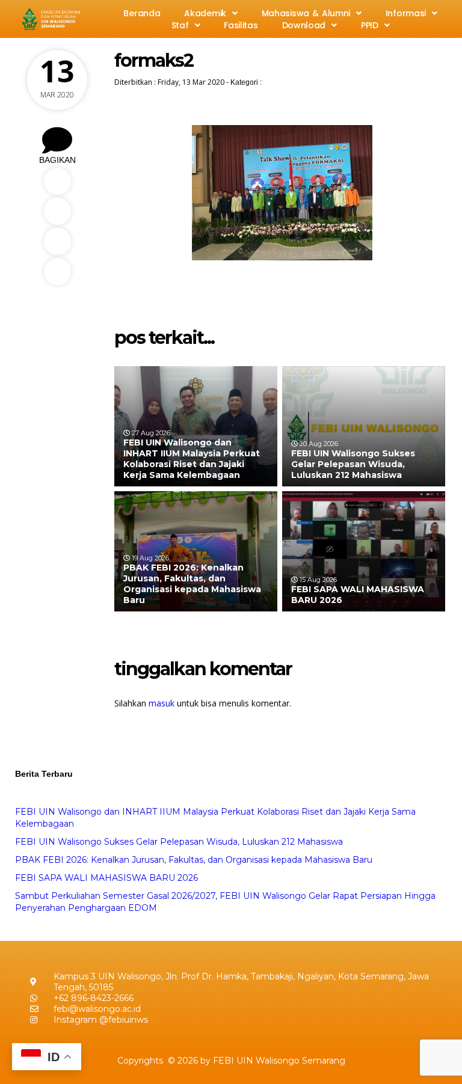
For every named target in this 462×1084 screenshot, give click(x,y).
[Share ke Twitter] (57, 211)
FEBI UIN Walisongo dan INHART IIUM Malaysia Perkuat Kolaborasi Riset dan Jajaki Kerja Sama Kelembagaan (191, 459)
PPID (369, 25)
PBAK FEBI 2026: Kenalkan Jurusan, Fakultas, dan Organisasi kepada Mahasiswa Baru (192, 584)
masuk (161, 703)
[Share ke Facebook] (57, 181)
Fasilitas (240, 25)
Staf (180, 25)
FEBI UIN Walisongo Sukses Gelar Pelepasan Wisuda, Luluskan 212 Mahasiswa (353, 464)
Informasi (406, 13)
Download (304, 25)
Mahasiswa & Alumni (306, 13)
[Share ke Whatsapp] (57, 241)
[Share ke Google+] (57, 271)
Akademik (205, 13)
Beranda (141, 13)
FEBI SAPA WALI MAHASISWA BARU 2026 (106, 877)
